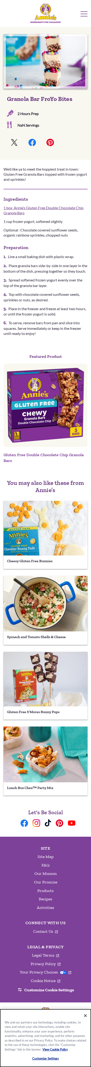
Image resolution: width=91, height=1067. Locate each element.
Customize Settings (45, 1058)
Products (45, 890)
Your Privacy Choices (45, 972)
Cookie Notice (45, 981)
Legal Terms (45, 955)
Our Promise (45, 882)
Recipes (45, 899)
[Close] (85, 1016)
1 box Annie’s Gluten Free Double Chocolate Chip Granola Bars (44, 210)
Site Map (46, 856)
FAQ (45, 865)
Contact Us (45, 931)
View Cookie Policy (55, 1049)
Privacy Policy (45, 964)
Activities (45, 907)
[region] (45, 1038)
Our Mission (45, 873)
